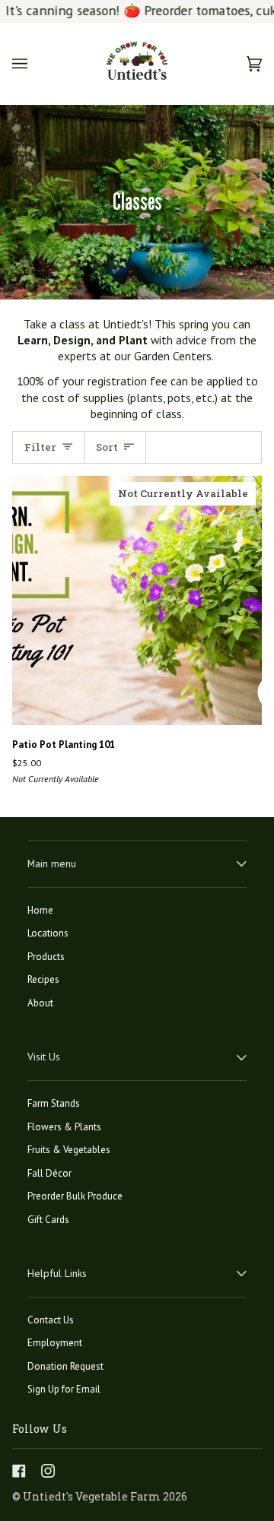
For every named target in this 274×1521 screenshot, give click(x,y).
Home (40, 910)
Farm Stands (53, 1103)
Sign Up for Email (63, 1389)
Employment (54, 1342)
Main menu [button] (51, 863)
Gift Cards (48, 1219)
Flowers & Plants (64, 1126)
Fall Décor (49, 1173)
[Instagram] (48, 1471)
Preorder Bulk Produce (75, 1196)
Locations (47, 933)
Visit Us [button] (43, 1056)
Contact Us (50, 1319)
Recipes (43, 979)
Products (46, 956)
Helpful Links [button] (57, 1273)
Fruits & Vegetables (68, 1149)
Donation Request (65, 1366)
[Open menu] (35, 63)
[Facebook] (19, 1471)
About (40, 1003)
